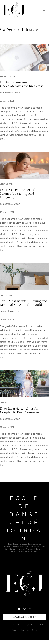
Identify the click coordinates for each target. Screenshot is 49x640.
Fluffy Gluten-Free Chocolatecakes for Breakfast (21, 84)
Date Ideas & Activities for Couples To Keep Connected (20, 410)
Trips (11, 184)
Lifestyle (11, 77)
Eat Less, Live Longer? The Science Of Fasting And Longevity (19, 193)
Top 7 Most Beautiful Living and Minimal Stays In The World (23, 303)
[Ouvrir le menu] (44, 9)
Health (3, 77)
